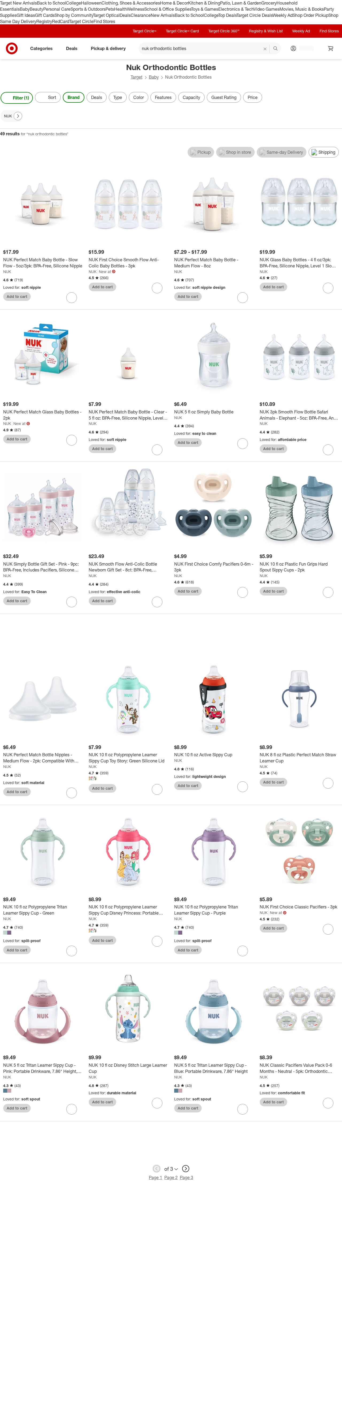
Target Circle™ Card (182, 31)
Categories (41, 48)
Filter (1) (21, 98)
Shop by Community (74, 15)
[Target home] (11, 48)
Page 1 (155, 1177)
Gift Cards (45, 15)
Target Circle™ (144, 31)
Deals (125, 15)
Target (136, 77)
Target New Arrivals (18, 3)
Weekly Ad (283, 15)
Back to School (51, 3)
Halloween (91, 3)
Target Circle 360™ (223, 31)
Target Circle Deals (254, 15)
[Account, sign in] (304, 48)
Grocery (269, 3)
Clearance (141, 15)
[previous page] (156, 1168)
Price (253, 97)
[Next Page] (336, 98)
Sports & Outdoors (88, 9)
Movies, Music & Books (301, 9)
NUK (7, 271)
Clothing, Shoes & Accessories (131, 3)
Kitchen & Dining (204, 3)
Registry (44, 21)
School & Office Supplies (167, 9)
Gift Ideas (26, 15)
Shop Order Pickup (310, 15)
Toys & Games (204, 9)
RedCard (60, 21)
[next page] (185, 1168)
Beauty (36, 9)
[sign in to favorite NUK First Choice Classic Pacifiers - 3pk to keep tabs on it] (328, 929)
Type (117, 97)
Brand (74, 97)
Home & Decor (174, 3)
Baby (25, 9)
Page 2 (171, 1177)
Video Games (266, 9)
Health (120, 9)
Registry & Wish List (266, 31)
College (73, 3)
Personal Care (57, 9)
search (276, 49)
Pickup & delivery (108, 48)
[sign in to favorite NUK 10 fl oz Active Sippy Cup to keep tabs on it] (242, 786)
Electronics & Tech (236, 9)
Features (163, 97)
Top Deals (227, 15)
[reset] (265, 49)
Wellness (135, 9)
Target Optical (106, 15)
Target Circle (81, 21)
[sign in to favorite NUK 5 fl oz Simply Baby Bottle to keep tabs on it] (242, 443)
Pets (110, 9)
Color (138, 97)
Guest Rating (223, 97)
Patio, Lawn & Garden (240, 3)
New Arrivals (163, 15)
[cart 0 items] (331, 48)
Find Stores (104, 21)
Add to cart (17, 296)
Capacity (191, 97)
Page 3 (186, 1177)
